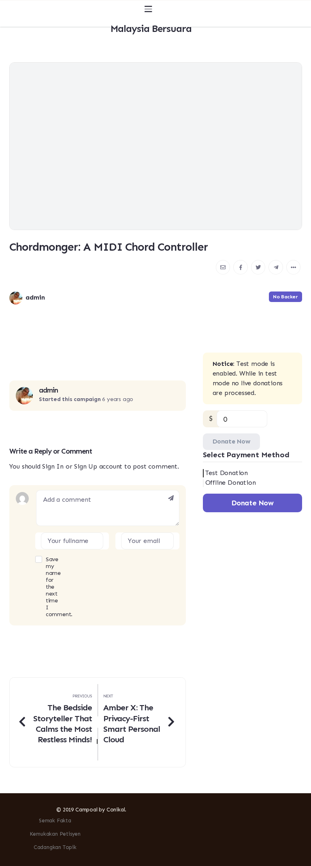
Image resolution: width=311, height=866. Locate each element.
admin (48, 390)
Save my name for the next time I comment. (40, 587)
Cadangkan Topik (55, 847)
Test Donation (226, 473)
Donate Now (231, 441)
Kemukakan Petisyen (55, 834)
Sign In (53, 466)
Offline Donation (230, 482)
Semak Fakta (55, 820)
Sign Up (85, 466)
